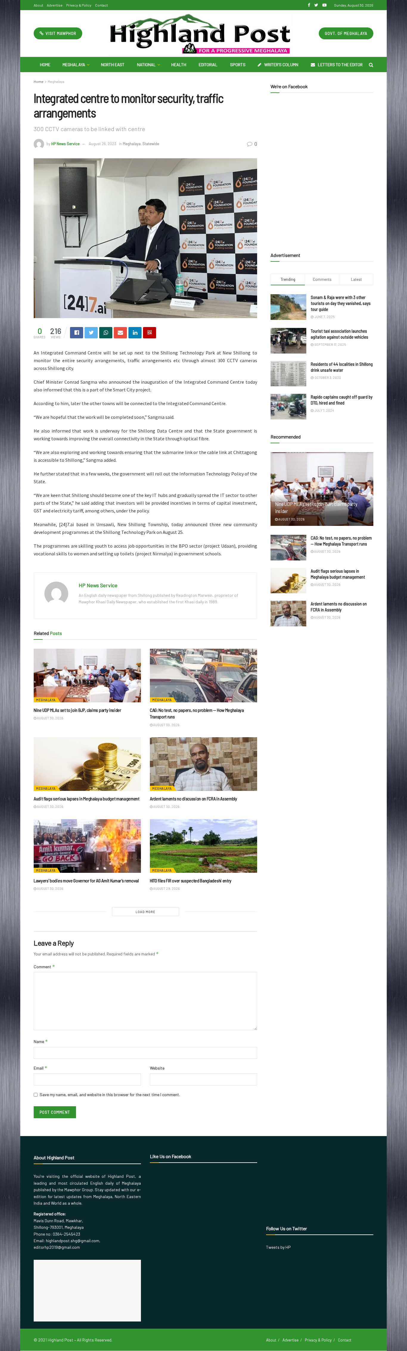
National (146, 64)
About (38, 5)
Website (157, 1067)
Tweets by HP (278, 1247)
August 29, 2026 (166, 888)
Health (178, 64)
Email (40, 1068)
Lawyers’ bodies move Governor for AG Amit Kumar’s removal (86, 880)
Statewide (150, 143)
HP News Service (65, 143)
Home (45, 64)
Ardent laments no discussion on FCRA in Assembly (193, 798)
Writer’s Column (281, 64)
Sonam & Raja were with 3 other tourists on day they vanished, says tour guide (341, 303)
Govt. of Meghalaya (346, 33)
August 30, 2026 (49, 718)
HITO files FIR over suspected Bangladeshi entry (191, 880)
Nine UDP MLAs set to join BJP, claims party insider (77, 710)
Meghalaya (74, 64)
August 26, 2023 (102, 143)
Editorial (208, 64)
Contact (101, 5)
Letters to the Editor (340, 64)
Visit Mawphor (60, 33)
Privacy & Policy (78, 5)
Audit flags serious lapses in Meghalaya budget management (86, 798)
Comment (44, 966)
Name (41, 1041)
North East (113, 64)
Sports (238, 64)
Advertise (55, 5)
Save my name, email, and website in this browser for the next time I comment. (110, 1094)
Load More (146, 912)
